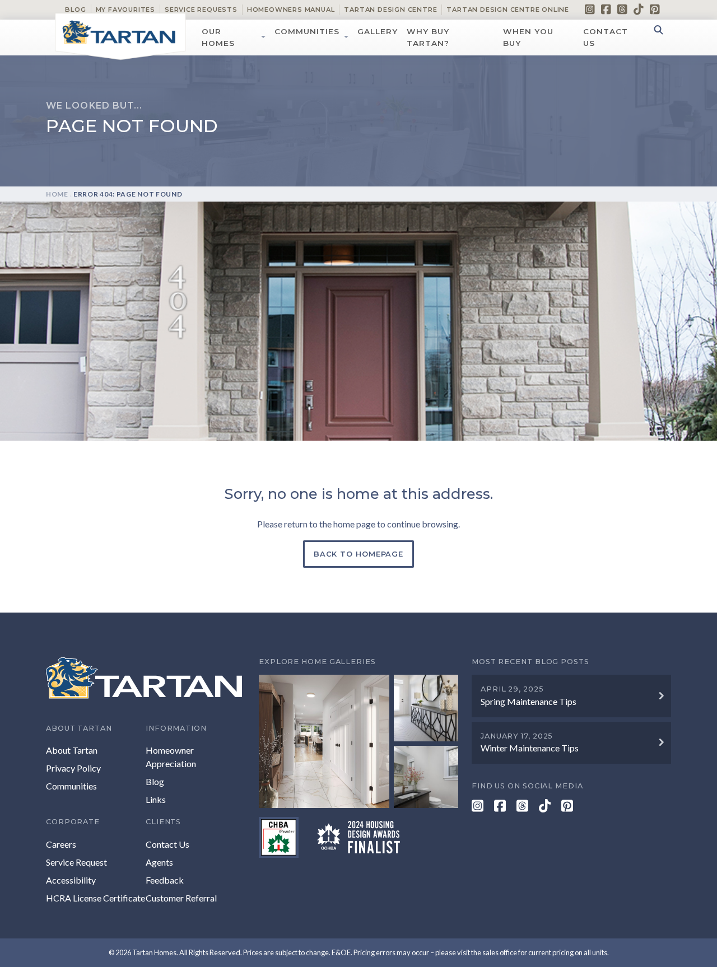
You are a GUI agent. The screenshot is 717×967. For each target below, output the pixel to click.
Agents (159, 862)
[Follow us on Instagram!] (590, 9)
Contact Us (605, 37)
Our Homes (218, 37)
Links (156, 799)
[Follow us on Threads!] (622, 9)
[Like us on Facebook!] (606, 9)
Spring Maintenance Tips (528, 701)
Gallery (377, 31)
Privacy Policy (73, 768)
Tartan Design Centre (390, 9)
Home (57, 194)
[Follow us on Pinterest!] (655, 9)
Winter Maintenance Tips (530, 747)
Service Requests (201, 9)
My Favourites (125, 9)
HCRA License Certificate (95, 898)
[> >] (358, 741)
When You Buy (528, 37)
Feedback (165, 880)
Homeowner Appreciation (171, 757)
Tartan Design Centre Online (507, 9)
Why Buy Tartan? (428, 37)
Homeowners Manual (291, 9)
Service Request (76, 862)
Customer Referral (181, 898)
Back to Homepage (358, 554)
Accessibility (71, 880)
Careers (61, 844)
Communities (306, 31)
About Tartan (71, 750)
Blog (75, 9)
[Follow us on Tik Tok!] (639, 9)
